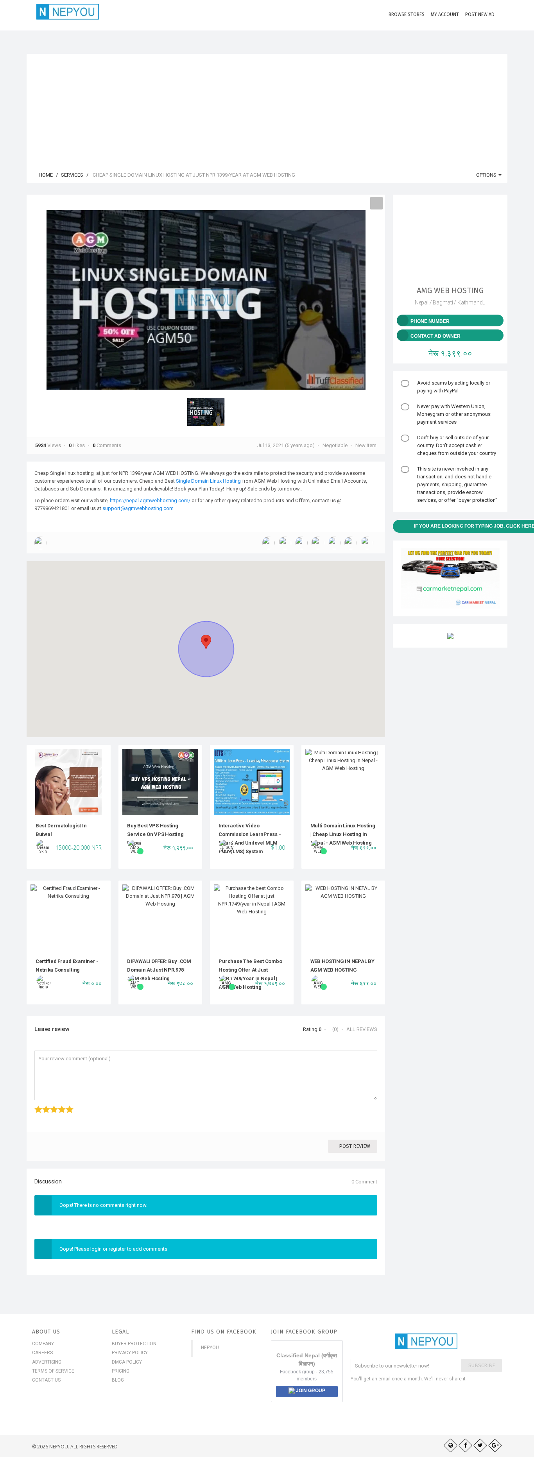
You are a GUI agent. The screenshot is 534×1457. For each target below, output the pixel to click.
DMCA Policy (127, 1362)
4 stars (59, 1105)
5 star (66, 1105)
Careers (42, 1352)
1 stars (35, 1105)
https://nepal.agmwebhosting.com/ (150, 500)
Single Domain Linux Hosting (208, 481)
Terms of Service (53, 1371)
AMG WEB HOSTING (450, 290)
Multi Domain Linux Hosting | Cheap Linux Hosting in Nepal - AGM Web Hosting (342, 834)
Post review (354, 1146)
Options (487, 175)
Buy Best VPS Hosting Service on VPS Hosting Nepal (155, 834)
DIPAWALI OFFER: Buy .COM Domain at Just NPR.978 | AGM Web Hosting (159, 970)
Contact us (46, 1380)
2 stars (43, 1105)
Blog (118, 1380)
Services (72, 175)
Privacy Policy (130, 1352)
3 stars (51, 1105)
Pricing (120, 1371)
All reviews (361, 1029)
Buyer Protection (134, 1343)
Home (45, 175)
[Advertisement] (267, 108)
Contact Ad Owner (435, 336)
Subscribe (481, 1365)
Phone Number (430, 321)
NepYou (210, 1347)
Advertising (46, 1362)
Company (43, 1343)
